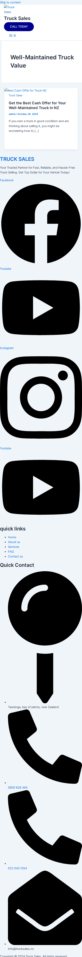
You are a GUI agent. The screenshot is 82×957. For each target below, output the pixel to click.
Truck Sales (17, 18)
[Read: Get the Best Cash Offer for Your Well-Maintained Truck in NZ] (25, 90)
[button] (19, 26)
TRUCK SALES (17, 159)
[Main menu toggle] (12, 36)
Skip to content (10, 2)
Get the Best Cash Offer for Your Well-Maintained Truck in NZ (37, 105)
